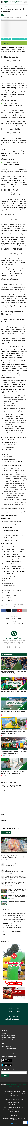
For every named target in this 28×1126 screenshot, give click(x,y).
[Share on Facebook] (3, 39)
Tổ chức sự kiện (8, 581)
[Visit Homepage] (13, 2)
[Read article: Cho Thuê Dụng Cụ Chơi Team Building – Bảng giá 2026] (14, 845)
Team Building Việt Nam (15, 521)
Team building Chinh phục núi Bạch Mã (13, 566)
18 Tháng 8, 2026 (5, 674)
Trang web (3, 820)
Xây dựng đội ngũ (8, 578)
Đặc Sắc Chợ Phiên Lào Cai (10, 533)
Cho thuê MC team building (10, 593)
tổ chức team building (14, 508)
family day (20, 414)
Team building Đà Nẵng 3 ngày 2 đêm (13, 564)
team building (18, 397)
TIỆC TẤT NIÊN (7, 449)
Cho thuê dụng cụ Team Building (10, 728)
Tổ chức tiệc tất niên (9, 583)
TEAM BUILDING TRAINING (10, 442)
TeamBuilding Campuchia (10, 540)
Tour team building (8, 573)
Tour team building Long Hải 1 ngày (13, 554)
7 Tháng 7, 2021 (6, 17)
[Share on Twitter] (8, 39)
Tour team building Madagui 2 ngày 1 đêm (14, 561)
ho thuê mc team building (15, 512)
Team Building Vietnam (11, 515)
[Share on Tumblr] (14, 39)
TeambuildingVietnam (7, 47)
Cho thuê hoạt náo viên (9, 597)
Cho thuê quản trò (8, 600)
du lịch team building (15, 396)
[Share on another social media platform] (24, 39)
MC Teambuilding (8, 588)
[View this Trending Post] (1, 735)
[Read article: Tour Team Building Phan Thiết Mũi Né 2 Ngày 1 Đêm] (14, 703)
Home (2, 6)
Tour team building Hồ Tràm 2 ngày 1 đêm (14, 556)
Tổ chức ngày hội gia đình (10, 414)
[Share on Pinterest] (19, 39)
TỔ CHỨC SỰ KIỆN (8, 457)
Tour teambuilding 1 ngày (10, 595)
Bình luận (3, 790)
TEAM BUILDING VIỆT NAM (11, 15)
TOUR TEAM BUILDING (9, 444)
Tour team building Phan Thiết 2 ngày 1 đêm (15, 559)
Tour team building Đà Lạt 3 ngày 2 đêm (14, 568)
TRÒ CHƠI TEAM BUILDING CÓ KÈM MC (14, 461)
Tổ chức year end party (9, 585)
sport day (18, 416)
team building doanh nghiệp (17, 366)
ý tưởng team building (16, 510)
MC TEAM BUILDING (9, 447)
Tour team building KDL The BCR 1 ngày (14, 549)
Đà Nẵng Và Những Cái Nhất (11, 530)
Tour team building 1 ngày (10, 547)
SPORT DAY (7, 454)
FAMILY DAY (7, 452)
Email (3, 814)
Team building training (9, 408)
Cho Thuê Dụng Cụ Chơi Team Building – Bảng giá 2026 (10, 856)
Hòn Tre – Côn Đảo (8, 538)
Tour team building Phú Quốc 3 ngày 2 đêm (15, 571)
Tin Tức (6, 6)
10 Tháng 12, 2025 (7, 735)
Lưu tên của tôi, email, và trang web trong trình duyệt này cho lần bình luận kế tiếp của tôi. (14, 827)
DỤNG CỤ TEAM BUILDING (10, 459)
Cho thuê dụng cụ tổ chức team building (14, 590)
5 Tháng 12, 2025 (7, 775)
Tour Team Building (7, 688)
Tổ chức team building (9, 404)
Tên (2, 808)
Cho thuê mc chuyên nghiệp (11, 418)
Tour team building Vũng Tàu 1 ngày (13, 551)
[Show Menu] (1, 2)
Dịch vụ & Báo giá (6, 668)
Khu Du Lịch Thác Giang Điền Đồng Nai (13, 535)
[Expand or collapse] (25, 43)
